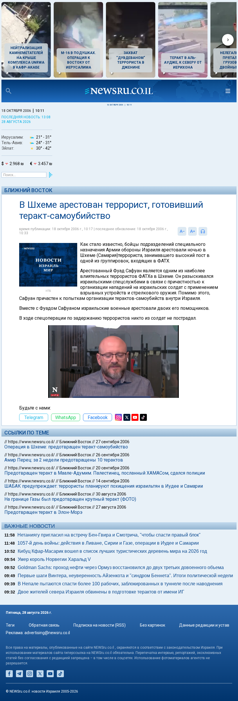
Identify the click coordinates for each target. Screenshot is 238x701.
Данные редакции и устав (204, 625)
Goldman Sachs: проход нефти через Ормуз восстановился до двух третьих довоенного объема (121, 567)
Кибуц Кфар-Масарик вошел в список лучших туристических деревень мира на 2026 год (112, 551)
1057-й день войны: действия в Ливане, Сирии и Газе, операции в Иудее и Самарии (108, 543)
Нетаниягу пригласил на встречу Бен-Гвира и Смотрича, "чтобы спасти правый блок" (109, 534)
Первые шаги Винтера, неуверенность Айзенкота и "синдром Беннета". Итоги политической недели (125, 575)
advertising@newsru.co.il (47, 632)
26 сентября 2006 (112, 455)
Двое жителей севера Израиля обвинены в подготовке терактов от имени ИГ (101, 591)
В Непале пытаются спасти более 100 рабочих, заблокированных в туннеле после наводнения (120, 583)
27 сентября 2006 (112, 441)
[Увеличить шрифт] (192, 231)
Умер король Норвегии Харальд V (54, 559)
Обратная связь (44, 625)
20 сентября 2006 (112, 468)
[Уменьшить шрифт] (182, 231)
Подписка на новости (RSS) (99, 625)
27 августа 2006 (111, 507)
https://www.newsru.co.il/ (31, 441)
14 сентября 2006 (112, 481)
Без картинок (152, 625)
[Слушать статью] (209, 231)
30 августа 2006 (111, 494)
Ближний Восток (28, 190)
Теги (10, 625)
